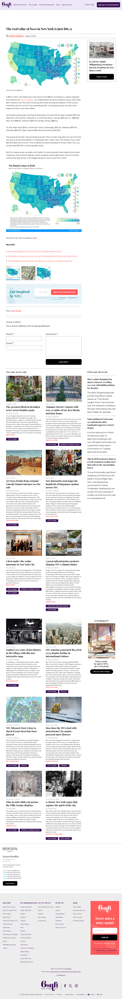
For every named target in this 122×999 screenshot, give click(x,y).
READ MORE (10, 435)
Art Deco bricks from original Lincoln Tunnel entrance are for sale (23, 484)
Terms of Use (62, 297)
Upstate (40, 914)
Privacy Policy (72, 297)
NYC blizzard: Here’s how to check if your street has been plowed (21, 731)
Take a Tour (101, 77)
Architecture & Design (10, 934)
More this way (52, 761)
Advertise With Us (79, 910)
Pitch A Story (77, 914)
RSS (101, 994)
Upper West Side (26, 907)
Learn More (10, 883)
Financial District (25, 938)
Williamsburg (24, 951)
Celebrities (6, 927)
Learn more (50, 602)
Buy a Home (59, 924)
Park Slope (24, 945)
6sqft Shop (6, 917)
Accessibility (81, 994)
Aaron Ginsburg (53, 416)
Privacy (59, 994)
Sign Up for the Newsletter (108, 5)
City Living (16, 311)
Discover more (12, 520)
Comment (52, 334)
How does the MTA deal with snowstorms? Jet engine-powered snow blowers (61, 731)
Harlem (22, 914)
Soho (22, 927)
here (35, 238)
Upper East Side (25, 910)
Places (57, 910)
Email (10, 343)
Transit (64, 765)
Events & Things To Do (70, 444)
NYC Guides (33, 5)
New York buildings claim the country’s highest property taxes (34, 251)
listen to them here (54, 834)
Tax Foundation (27, 100)
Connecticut (42, 921)
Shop (58, 5)
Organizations (60, 914)
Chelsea (23, 921)
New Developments (46, 5)
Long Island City (25, 958)
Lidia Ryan (11, 568)
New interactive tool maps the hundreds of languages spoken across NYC (62, 484)
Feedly (92, 994)
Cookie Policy (69, 994)
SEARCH (88, 5)
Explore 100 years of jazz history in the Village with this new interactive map (23, 653)
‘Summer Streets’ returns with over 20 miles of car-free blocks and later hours (63, 410)
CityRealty (68, 969)
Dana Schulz (52, 808)
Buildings (58, 921)
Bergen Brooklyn (11, 856)
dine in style (11, 826)
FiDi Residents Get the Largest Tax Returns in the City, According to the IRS (40, 261)
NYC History (7, 931)
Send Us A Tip (77, 917)
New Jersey (42, 917)
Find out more (52, 440)
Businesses (59, 917)
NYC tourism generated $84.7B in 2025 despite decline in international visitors (63, 653)
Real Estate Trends (9, 938)
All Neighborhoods (26, 962)
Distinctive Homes (20, 5)
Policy (63, 691)
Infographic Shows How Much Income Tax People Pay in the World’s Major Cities (42, 256)
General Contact (78, 921)
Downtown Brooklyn (27, 948)
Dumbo (23, 941)
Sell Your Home (60, 927)
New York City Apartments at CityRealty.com (66, 971)
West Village (24, 924)
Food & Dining (7, 924)
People (57, 907)
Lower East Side (25, 934)
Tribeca (22, 931)
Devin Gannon (16, 36)
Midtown (23, 917)
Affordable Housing (9, 945)
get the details (12, 761)
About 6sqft (77, 907)
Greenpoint (24, 955)
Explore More (67, 5)
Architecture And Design (58, 606)
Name (10, 334)
